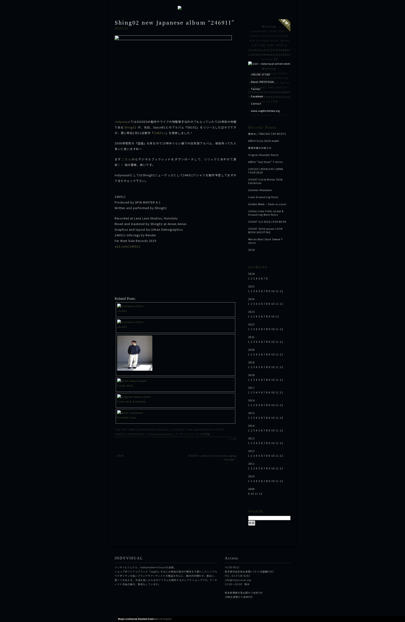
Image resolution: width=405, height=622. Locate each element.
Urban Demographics (161, 434)
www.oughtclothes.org (265, 111)
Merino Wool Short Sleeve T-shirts (265, 241)
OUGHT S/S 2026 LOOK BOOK (267, 221)
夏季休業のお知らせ (259, 148)
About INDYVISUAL (262, 81)
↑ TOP (232, 439)
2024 (251, 299)
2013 (251, 438)
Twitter (256, 89)
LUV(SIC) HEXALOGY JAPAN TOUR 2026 (265, 170)
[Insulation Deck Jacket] (175, 308)
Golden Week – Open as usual (267, 204)
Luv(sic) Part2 (177, 429)
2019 (124, 429)
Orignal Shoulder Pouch (263, 155)
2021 (251, 337)
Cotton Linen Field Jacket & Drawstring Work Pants (266, 212)
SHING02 (120, 434)
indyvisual (122, 122)
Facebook (257, 96)
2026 (251, 250)
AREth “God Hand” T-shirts (265, 162)
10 (273, 291)
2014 (251, 425)
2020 (251, 349)
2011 (251, 463)
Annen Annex (146, 429)
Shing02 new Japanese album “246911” (175, 22)
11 (277, 291)
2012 (251, 451)
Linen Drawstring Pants (263, 197)
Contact (256, 103)
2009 (251, 489)
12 (281, 291)
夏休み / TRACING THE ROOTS (267, 134)
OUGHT (219, 429)
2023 (251, 311)
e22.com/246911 (128, 246)
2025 (251, 286)
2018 (251, 375)
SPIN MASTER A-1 (136, 434)
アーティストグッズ (187, 434)
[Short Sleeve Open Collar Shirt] (175, 383)
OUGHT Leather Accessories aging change (212, 457)
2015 (251, 413)
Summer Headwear (260, 190)
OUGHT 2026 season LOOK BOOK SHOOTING (265, 230)
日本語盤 (205, 434)
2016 (251, 400)
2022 (251, 324)
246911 (159, 133)
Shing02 (130, 127)
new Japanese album (200, 429)
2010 (251, 476)
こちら (126, 159)
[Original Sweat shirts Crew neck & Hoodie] (175, 354)
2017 (251, 387)
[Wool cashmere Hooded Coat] (175, 415)
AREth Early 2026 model (263, 141)
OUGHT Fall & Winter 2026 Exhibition (265, 181)
